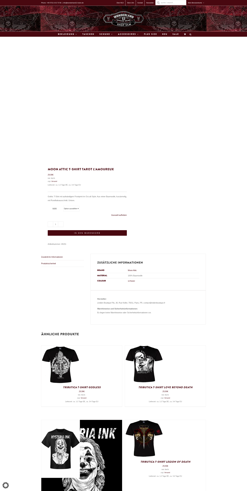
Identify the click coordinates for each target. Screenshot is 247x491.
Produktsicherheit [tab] (48, 263)
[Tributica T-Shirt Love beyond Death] (144, 347)
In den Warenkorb (87, 233)
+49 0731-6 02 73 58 (54, 3)
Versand (54, 181)
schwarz (131, 281)
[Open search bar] (190, 34)
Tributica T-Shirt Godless (82, 387)
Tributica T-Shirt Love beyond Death (165, 387)
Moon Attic (132, 270)
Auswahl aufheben (119, 215)
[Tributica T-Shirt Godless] (60, 347)
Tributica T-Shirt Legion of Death (165, 462)
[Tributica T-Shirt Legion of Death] (144, 422)
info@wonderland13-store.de (73, 3)
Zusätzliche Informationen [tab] (52, 257)
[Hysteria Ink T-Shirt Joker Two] (60, 422)
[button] (5, 485)
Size (54, 208)
